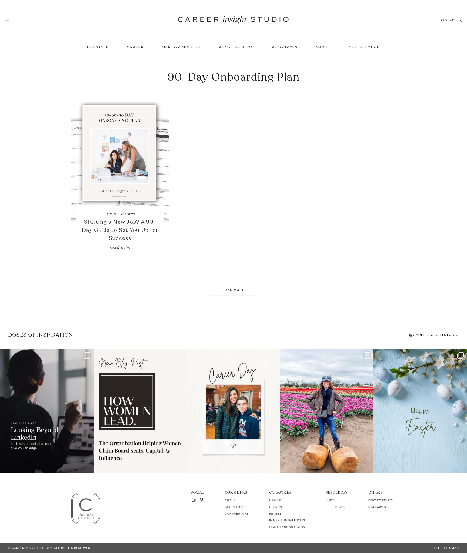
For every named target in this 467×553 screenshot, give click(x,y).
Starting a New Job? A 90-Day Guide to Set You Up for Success (120, 230)
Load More (233, 290)
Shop (330, 500)
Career (135, 47)
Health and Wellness (287, 527)
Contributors (236, 514)
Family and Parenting (287, 520)
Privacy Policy (380, 500)
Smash (455, 547)
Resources (285, 47)
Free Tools (335, 507)
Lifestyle (98, 47)
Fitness (275, 514)
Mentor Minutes (181, 47)
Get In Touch (364, 47)
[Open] (47, 411)
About (323, 47)
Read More (120, 248)
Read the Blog (236, 47)
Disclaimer (377, 507)
